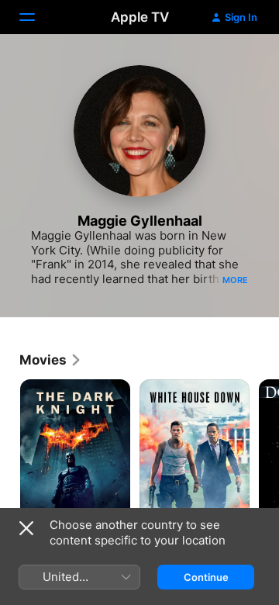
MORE (235, 280)
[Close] (26, 528)
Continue (206, 577)
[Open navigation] (36, 17)
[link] (50, 359)
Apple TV (140, 17)
